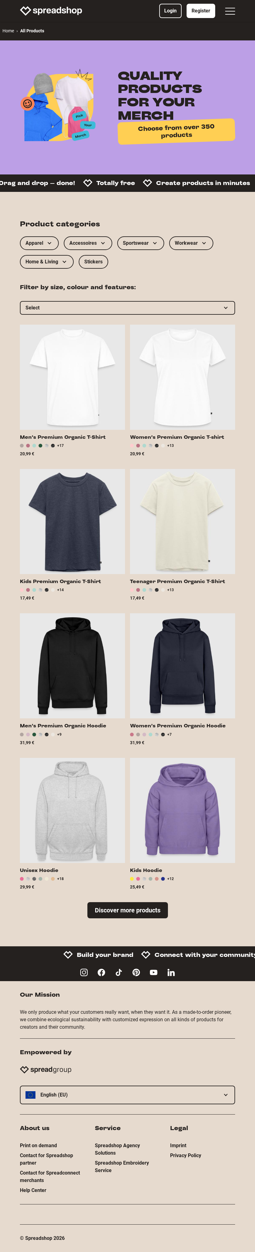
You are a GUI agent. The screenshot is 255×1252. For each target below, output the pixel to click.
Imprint (178, 1145)
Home (8, 30)
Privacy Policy (185, 1155)
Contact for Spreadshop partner (46, 1159)
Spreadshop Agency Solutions (117, 1149)
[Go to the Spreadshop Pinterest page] (136, 972)
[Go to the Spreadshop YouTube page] (153, 972)
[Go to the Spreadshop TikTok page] (119, 972)
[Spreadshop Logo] (51, 11)
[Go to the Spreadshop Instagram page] (84, 972)
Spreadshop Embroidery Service (122, 1166)
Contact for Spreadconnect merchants (50, 1176)
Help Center (33, 1190)
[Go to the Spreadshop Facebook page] (101, 972)
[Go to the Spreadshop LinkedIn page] (171, 972)
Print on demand (38, 1145)
